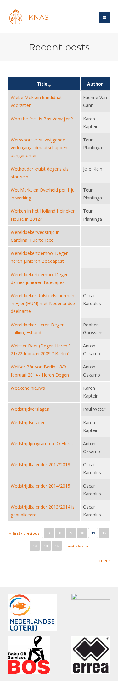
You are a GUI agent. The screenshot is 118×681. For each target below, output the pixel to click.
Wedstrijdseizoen (28, 422)
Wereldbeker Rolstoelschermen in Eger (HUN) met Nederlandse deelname (43, 303)
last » (83, 546)
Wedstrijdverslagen (30, 409)
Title (42, 84)
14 (46, 545)
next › (71, 546)
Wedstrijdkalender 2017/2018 (40, 464)
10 (82, 533)
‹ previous (30, 533)
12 (104, 533)
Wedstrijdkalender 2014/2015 (40, 486)
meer (104, 560)
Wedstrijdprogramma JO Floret (42, 443)
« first (14, 533)
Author (95, 84)
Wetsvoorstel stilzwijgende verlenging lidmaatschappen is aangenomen (41, 147)
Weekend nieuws (28, 388)
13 (35, 545)
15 (57, 545)
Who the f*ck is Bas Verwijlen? (42, 119)
